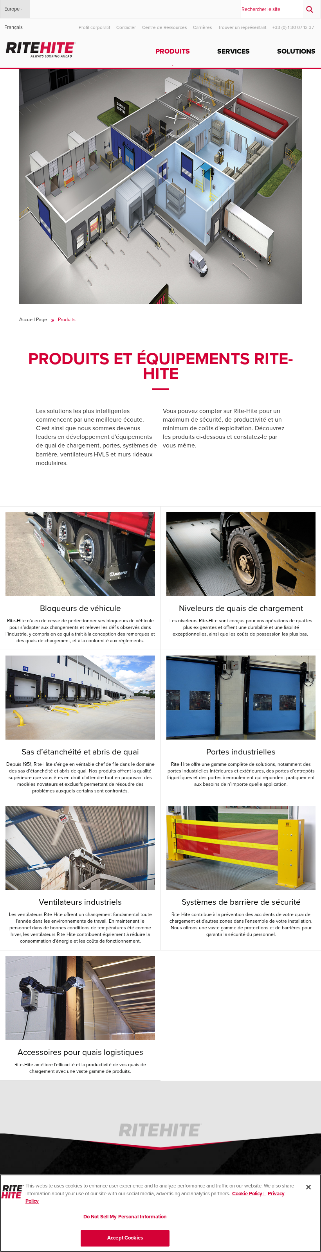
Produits (172, 51)
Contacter (126, 27)
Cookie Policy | (249, 1194)
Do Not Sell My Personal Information (125, 1217)
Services (233, 51)
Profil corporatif (94, 27)
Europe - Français (13, 12)
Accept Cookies (125, 1238)
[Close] (308, 1187)
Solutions (296, 51)
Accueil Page (33, 319)
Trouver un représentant (242, 27)
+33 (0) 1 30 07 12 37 (293, 27)
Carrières (202, 27)
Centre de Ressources (164, 27)
